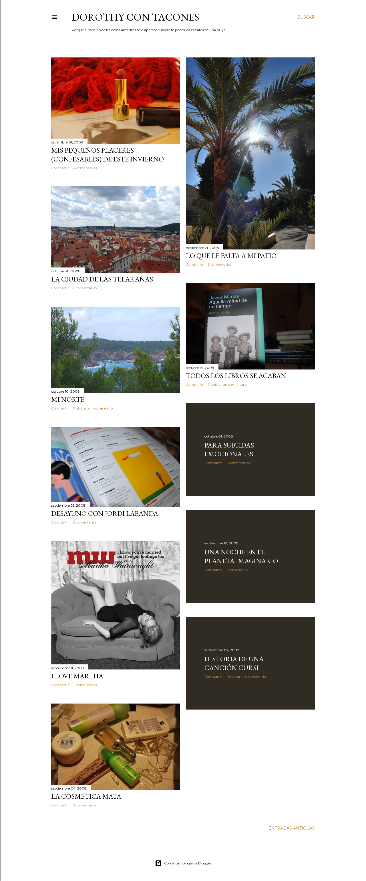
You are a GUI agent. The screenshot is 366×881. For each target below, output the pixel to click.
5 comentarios (84, 522)
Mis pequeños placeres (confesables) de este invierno (107, 154)
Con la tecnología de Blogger (187, 863)
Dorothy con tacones (135, 17)
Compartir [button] (60, 168)
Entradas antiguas (291, 828)
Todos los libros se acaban (236, 375)
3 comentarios (219, 264)
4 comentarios (85, 168)
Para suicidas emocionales (229, 449)
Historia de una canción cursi (234, 663)
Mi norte (67, 399)
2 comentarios (85, 805)
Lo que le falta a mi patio (231, 255)
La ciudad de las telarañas (102, 279)
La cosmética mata (86, 796)
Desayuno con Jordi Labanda (104, 513)
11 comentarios (85, 685)
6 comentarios (85, 288)
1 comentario (237, 570)
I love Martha (77, 676)
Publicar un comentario (227, 384)
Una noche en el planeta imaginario (241, 556)
